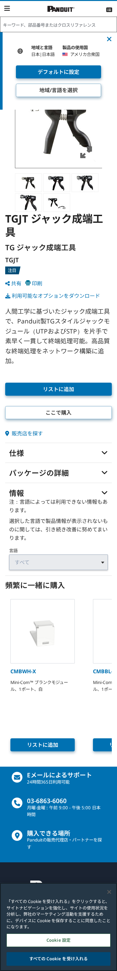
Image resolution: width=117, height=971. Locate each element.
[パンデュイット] (61, 9)
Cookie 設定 (58, 940)
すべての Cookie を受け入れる (58, 959)
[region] (58, 927)
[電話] (17, 803)
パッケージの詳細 (39, 473)
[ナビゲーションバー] (7, 8)
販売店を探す (26, 433)
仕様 (16, 453)
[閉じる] (109, 892)
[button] (58, 124)
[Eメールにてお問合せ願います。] (17, 777)
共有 (16, 283)
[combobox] (58, 25)
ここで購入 (59, 412)
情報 (16, 493)
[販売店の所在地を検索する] (17, 835)
